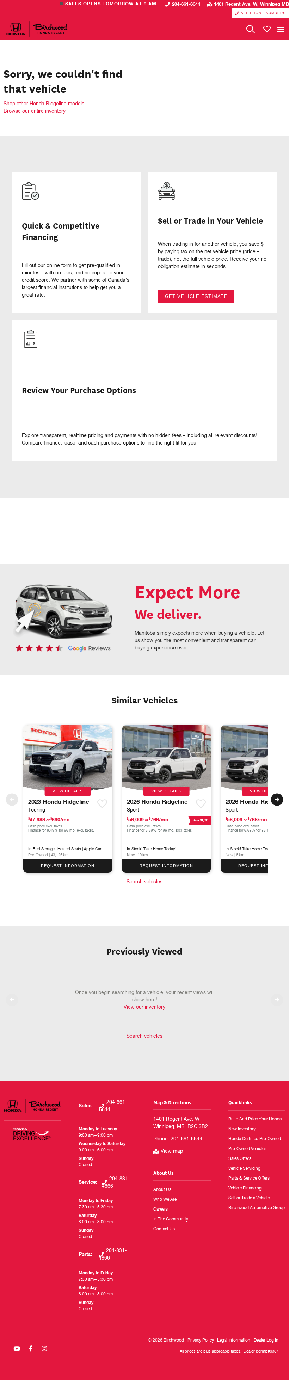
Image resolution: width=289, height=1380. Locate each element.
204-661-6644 (186, 4)
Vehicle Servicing (244, 1169)
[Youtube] (17, 1348)
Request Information (67, 866)
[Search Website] (250, 29)
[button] (281, 29)
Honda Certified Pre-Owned (254, 1139)
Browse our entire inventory (35, 111)
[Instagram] (44, 1348)
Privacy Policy (200, 1340)
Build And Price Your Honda (255, 1119)
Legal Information (233, 1340)
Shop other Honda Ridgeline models (44, 103)
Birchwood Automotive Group (256, 1208)
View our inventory (144, 1007)
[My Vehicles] (267, 29)
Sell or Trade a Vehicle (249, 1198)
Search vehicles (144, 881)
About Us (163, 1172)
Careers (160, 1209)
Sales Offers (239, 1159)
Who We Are (165, 1200)
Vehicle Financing (245, 1188)
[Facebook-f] (30, 1348)
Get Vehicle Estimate (196, 296)
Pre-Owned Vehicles (247, 1149)
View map (172, 1151)
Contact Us (164, 1229)
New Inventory (242, 1129)
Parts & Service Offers (249, 1178)
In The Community (170, 1219)
